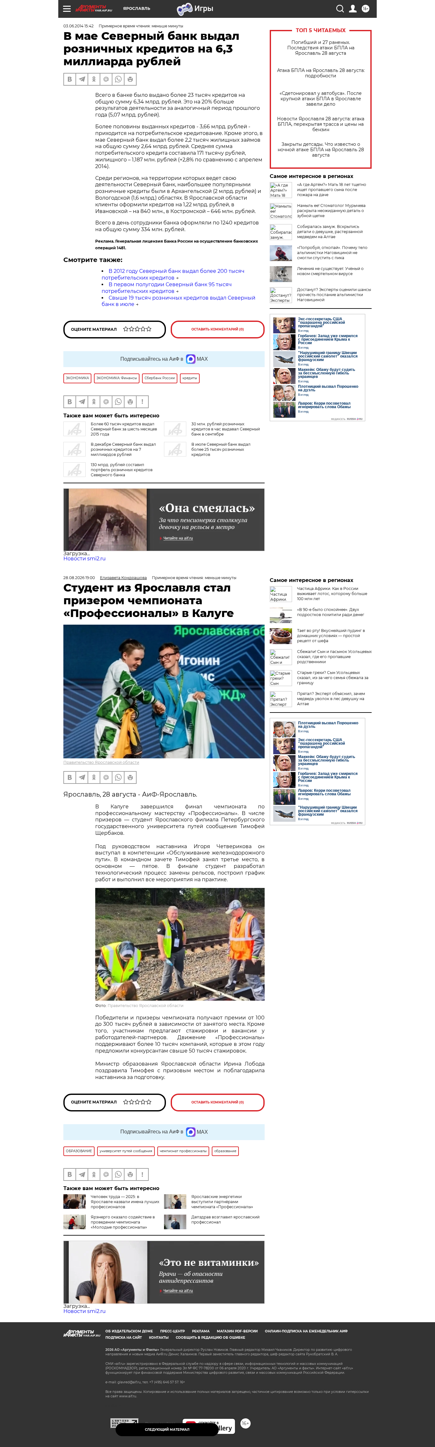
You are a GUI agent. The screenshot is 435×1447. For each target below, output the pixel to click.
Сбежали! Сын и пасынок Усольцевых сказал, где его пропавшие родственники (334, 656)
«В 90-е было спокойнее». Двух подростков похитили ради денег (330, 612)
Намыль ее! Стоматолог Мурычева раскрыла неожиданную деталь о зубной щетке (331, 210)
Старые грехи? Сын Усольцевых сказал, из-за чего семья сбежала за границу (332, 677)
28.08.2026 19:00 (79, 577)
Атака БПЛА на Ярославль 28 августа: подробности (321, 73)
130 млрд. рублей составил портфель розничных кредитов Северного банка (122, 469)
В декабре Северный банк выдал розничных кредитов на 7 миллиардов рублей (123, 449)
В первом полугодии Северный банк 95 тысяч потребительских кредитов (167, 287)
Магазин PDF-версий (237, 1331)
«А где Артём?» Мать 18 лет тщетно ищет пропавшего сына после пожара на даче (331, 189)
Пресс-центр (172, 1331)
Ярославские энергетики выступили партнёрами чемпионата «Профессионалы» (222, 1201)
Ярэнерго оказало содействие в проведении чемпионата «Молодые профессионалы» (123, 1222)
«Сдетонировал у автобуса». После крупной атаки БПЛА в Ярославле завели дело (321, 99)
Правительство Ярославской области (101, 762)
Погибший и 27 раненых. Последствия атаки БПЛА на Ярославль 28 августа (320, 48)
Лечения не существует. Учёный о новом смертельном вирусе (330, 271)
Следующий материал (167, 1430)
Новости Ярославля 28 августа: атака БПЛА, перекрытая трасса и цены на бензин (320, 124)
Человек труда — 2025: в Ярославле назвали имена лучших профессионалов (125, 1201)
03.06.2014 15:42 (78, 26)
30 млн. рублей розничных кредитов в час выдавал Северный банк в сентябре (225, 429)
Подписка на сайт (123, 1338)
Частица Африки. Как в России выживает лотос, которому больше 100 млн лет (332, 593)
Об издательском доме (129, 1331)
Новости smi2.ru (84, 559)
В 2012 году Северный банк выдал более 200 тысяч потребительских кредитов (173, 274)
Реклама (201, 1331)
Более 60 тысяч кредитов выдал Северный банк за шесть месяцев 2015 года (124, 429)
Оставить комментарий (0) (217, 329)
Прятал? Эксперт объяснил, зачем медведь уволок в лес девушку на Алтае (331, 698)
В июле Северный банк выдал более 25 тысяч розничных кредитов (221, 449)
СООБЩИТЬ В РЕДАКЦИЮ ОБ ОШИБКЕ (210, 1338)
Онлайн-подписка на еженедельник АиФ (306, 1331)
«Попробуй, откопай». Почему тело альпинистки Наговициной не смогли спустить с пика (332, 252)
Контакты (158, 1338)
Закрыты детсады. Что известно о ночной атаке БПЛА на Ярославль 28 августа (321, 150)
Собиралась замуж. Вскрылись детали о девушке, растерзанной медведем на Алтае (330, 231)
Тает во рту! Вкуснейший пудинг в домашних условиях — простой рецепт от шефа (331, 635)
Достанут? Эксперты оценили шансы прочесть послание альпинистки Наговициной (334, 294)
